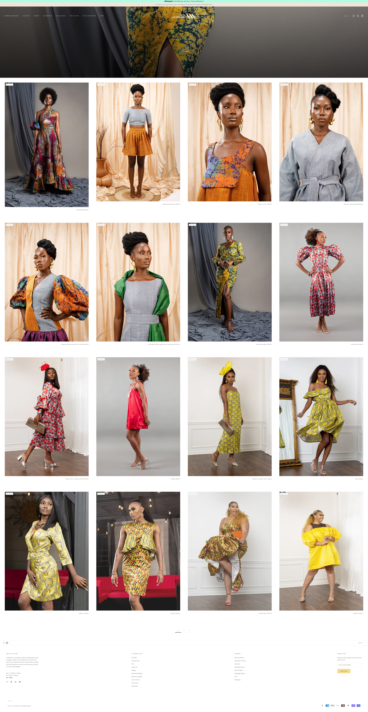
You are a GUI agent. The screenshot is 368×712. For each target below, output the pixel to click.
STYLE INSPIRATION (89, 16)
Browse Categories (12, 16)
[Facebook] (7, 682)
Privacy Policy (135, 683)
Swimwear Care (135, 661)
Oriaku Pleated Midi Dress (262, 479)
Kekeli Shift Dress (265, 204)
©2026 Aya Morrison (14, 706)
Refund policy (135, 686)
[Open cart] (362, 16)
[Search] (358, 16)
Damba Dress (175, 479)
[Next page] (190, 630)
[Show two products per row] (4, 643)
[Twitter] (11, 682)
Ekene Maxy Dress (265, 613)
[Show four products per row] (7, 643)
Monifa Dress (358, 613)
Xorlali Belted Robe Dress (353, 204)
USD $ (346, 16)
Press (235, 676)
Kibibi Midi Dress (357, 344)
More (102, 16)
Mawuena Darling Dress (171, 204)
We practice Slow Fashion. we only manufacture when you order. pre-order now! (184, 4)
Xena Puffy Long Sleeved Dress (77, 479)
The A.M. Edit (74, 16)
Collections (60, 16)
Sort (360, 643)
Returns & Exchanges (137, 676)
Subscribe (344, 671)
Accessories (47, 16)
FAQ (133, 664)
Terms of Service (136, 680)
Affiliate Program (238, 670)
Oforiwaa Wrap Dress (264, 344)
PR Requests (237, 680)
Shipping (134, 670)
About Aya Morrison (239, 657)
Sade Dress (359, 479)
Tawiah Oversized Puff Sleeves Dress (75, 344)
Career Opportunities (239, 667)
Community (237, 664)
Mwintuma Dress (83, 210)
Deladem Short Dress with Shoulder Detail (164, 344)
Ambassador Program (239, 673)
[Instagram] (15, 682)
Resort (36, 16)
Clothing (26, 16)
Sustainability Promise (240, 661)
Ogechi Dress (84, 613)
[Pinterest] (20, 682)
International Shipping (137, 673)
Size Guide (134, 657)
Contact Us (134, 667)
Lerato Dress (175, 613)
